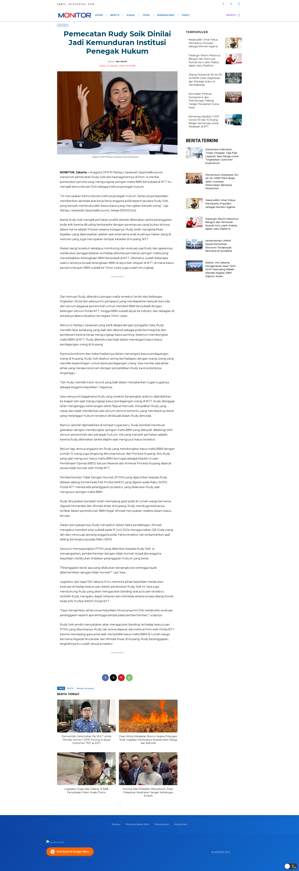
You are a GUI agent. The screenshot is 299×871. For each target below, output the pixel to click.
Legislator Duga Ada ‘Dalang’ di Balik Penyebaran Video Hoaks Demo (86, 790)
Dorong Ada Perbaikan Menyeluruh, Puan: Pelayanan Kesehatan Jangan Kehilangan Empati (148, 792)
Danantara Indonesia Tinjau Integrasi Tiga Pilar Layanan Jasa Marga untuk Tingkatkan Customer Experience (222, 156)
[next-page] (119, 804)
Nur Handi (121, 61)
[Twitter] (231, 4)
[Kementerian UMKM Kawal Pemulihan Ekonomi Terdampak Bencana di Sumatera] (194, 244)
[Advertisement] (117, 285)
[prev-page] (114, 804)
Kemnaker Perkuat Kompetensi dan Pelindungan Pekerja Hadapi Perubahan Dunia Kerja (204, 100)
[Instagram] (239, 4)
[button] (234, 15)
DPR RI (70, 688)
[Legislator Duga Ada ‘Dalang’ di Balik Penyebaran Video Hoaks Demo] (86, 768)
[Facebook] (223, 4)
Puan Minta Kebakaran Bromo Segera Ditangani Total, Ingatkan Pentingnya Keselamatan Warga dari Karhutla (148, 740)
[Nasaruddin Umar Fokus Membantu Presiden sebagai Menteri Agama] (233, 43)
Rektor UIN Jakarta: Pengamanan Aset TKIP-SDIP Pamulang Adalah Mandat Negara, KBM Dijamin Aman (221, 269)
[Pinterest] (121, 677)
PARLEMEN (62, 25)
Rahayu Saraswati (85, 688)
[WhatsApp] (129, 677)
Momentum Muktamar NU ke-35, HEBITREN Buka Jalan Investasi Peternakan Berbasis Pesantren (221, 181)
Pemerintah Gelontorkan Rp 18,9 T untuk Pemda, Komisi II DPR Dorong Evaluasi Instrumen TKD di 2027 (86, 740)
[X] (113, 677)
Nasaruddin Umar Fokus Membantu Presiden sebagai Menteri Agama (203, 43)
